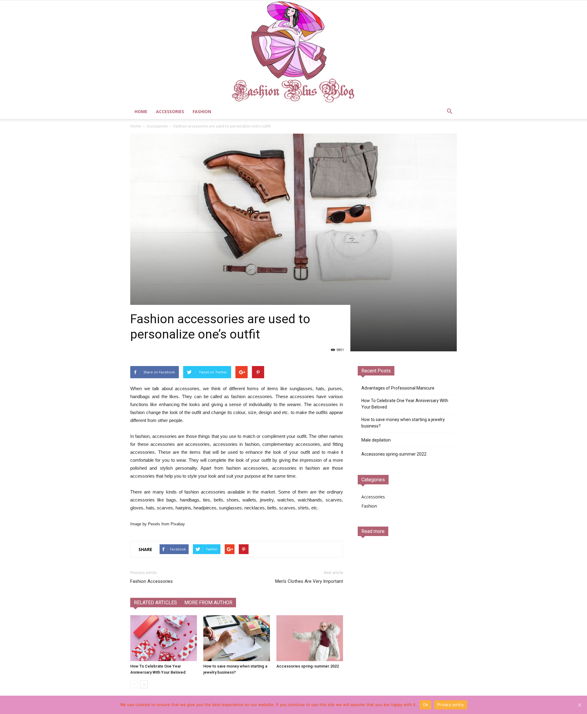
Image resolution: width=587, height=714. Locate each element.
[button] (449, 111)
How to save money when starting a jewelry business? (403, 422)
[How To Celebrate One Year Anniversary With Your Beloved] (163, 638)
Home (141, 111)
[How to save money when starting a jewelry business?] (236, 638)
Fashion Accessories (151, 581)
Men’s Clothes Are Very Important (309, 581)
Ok (425, 704)
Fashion (202, 111)
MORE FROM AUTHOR (208, 602)
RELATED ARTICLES (155, 602)
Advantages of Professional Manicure (397, 388)
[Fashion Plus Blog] (293, 52)
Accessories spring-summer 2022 (307, 666)
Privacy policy (450, 704)
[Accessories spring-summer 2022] (309, 638)
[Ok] (579, 705)
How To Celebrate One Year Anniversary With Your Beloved (404, 403)
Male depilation (376, 440)
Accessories (170, 111)
